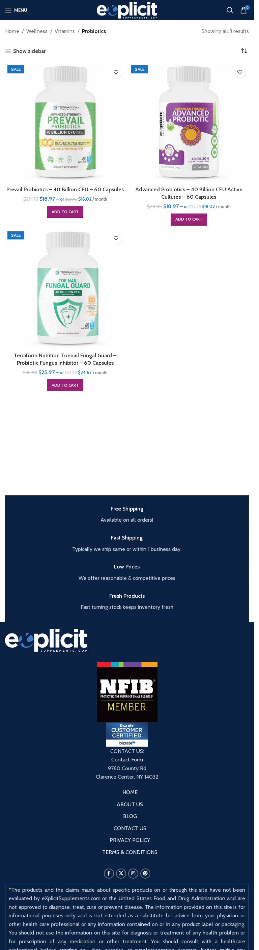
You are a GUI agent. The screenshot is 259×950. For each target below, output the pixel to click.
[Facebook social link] (109, 874)
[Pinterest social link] (145, 874)
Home (12, 31)
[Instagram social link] (133, 874)
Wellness (37, 31)
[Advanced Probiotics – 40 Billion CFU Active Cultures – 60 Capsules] (189, 123)
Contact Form (127, 759)
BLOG (130, 816)
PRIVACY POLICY (130, 840)
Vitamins (65, 31)
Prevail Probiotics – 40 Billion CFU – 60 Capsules (65, 189)
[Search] (230, 10)
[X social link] (121, 874)
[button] (65, 212)
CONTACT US (130, 828)
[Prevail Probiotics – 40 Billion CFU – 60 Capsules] (65, 123)
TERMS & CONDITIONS (129, 852)
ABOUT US (130, 804)
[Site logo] (127, 9)
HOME (130, 792)
